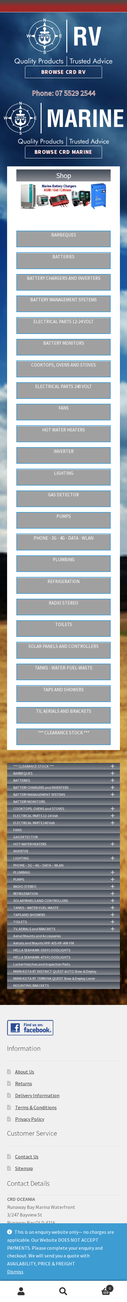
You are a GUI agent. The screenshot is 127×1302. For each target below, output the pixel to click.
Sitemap (24, 1168)
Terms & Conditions (36, 1107)
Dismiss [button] (15, 1271)
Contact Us (27, 1156)
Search (63, 1291)
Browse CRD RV (63, 72)
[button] (23, 212)
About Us (24, 1072)
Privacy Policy (29, 1119)
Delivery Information (37, 1095)
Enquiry (98, 1286)
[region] (63, 203)
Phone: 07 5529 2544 (63, 93)
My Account (21, 1291)
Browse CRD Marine (63, 152)
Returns (23, 1083)
